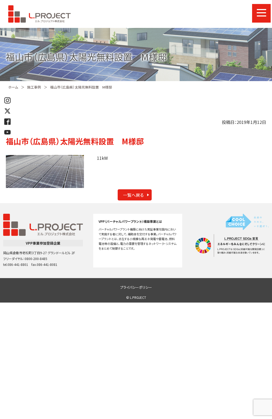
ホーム (13, 87)
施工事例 (34, 87)
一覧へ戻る (133, 195)
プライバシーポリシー (136, 287)
